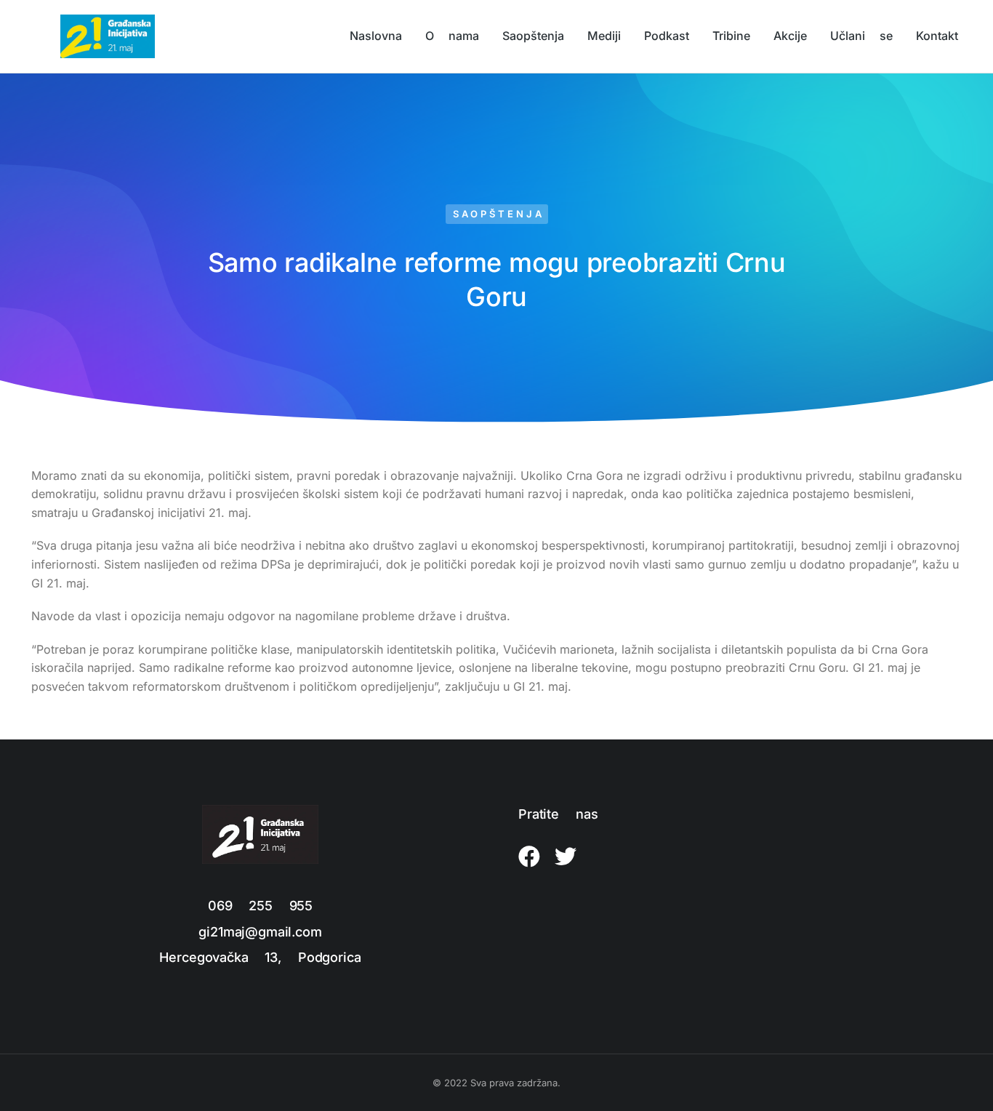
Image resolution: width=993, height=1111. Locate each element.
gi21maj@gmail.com (259, 931)
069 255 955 (260, 905)
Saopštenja (498, 214)
